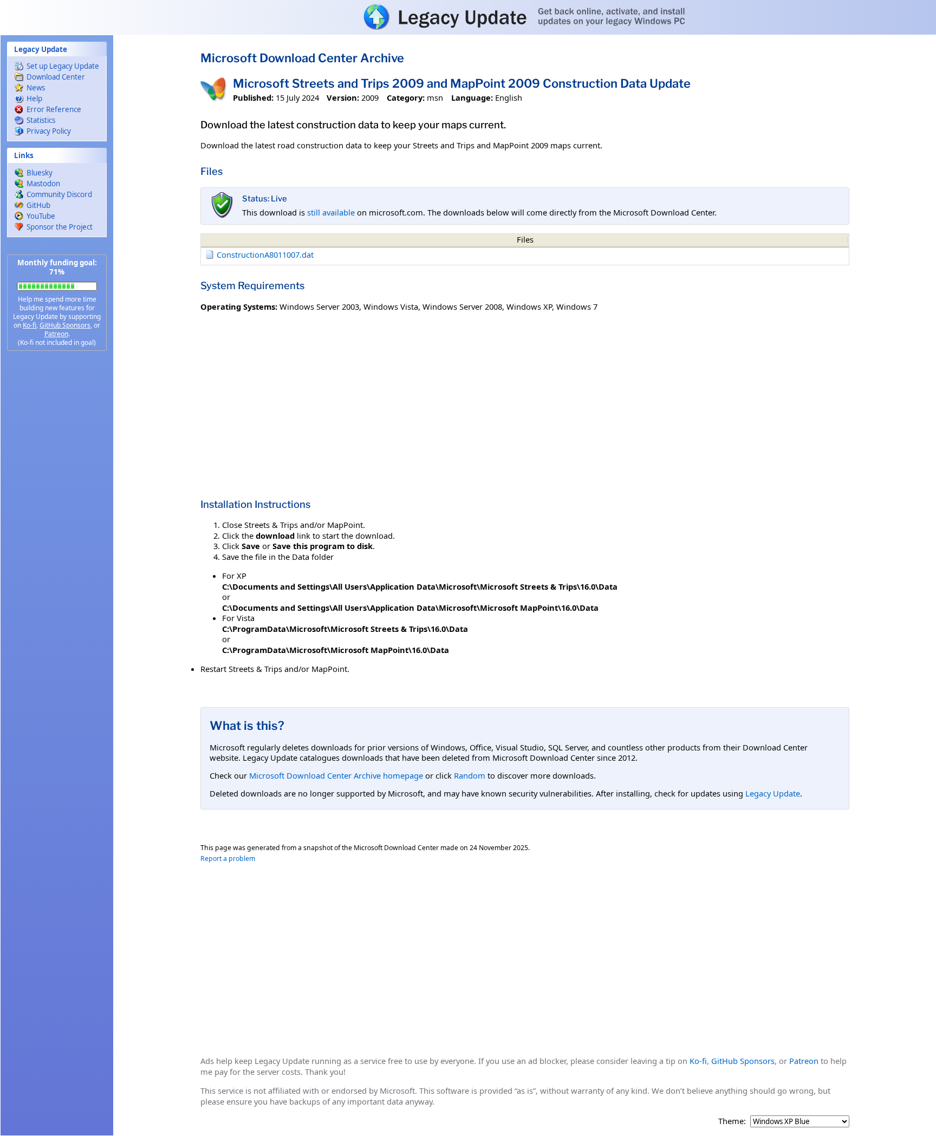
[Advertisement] (57, 530)
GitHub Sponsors (65, 325)
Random (469, 775)
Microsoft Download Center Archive (302, 58)
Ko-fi (29, 325)
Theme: (732, 1121)
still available (331, 212)
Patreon (56, 333)
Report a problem (227, 858)
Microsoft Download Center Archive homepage (336, 775)
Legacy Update (772, 793)
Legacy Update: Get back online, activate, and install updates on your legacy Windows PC (468, 17)
